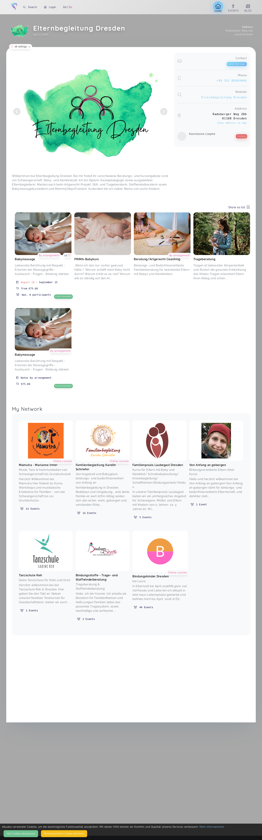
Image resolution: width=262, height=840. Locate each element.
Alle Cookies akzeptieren (21, 833)
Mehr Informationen (211, 826)
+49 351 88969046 (231, 80)
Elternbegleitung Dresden (224, 97)
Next (163, 111)
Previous (16, 111)
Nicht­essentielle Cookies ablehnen (64, 833)
